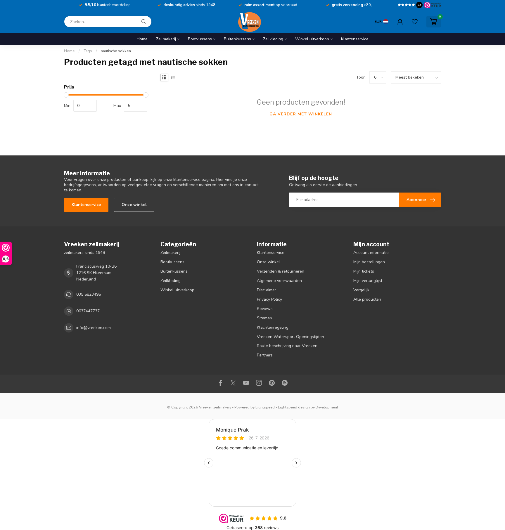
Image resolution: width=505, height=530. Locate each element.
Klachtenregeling (272, 327)
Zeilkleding (273, 39)
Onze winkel (134, 204)
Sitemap (264, 318)
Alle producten (367, 299)
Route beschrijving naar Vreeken (287, 346)
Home (142, 39)
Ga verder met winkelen (300, 114)
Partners (265, 355)
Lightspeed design (294, 407)
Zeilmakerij (166, 39)
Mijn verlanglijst (367, 280)
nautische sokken (116, 51)
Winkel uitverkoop (312, 39)
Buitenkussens (237, 39)
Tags (88, 51)
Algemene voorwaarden (279, 280)
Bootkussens (200, 39)
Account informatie (371, 252)
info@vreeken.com (93, 327)
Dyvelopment (327, 407)
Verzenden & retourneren (280, 271)
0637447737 (88, 311)
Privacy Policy (269, 299)
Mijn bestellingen (369, 262)
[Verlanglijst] (415, 21)
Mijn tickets (363, 271)
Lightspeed (265, 407)
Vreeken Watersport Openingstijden (290, 337)
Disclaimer (266, 290)
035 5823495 (88, 294)
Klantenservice (355, 39)
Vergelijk (361, 290)
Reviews (265, 308)
